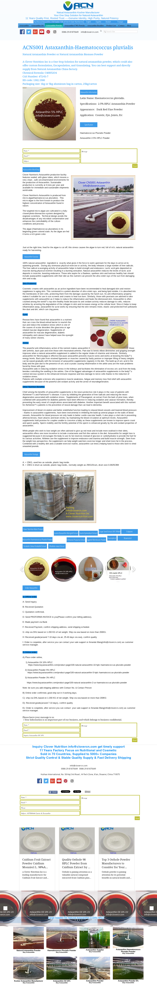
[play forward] (133, 569)
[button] (101, 31)
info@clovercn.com (112, 642)
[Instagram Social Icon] (72, 781)
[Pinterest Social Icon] (48, 31)
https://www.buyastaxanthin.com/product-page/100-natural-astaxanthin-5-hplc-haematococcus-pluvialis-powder (78, 672)
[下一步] (152, 908)
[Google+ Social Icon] (35, 31)
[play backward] (22, 569)
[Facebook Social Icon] (22, 31)
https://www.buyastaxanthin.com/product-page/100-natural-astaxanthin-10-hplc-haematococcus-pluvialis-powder (79, 665)
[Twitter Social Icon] (28, 31)
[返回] (5, 908)
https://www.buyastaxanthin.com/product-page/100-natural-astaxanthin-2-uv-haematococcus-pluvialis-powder (77, 682)
